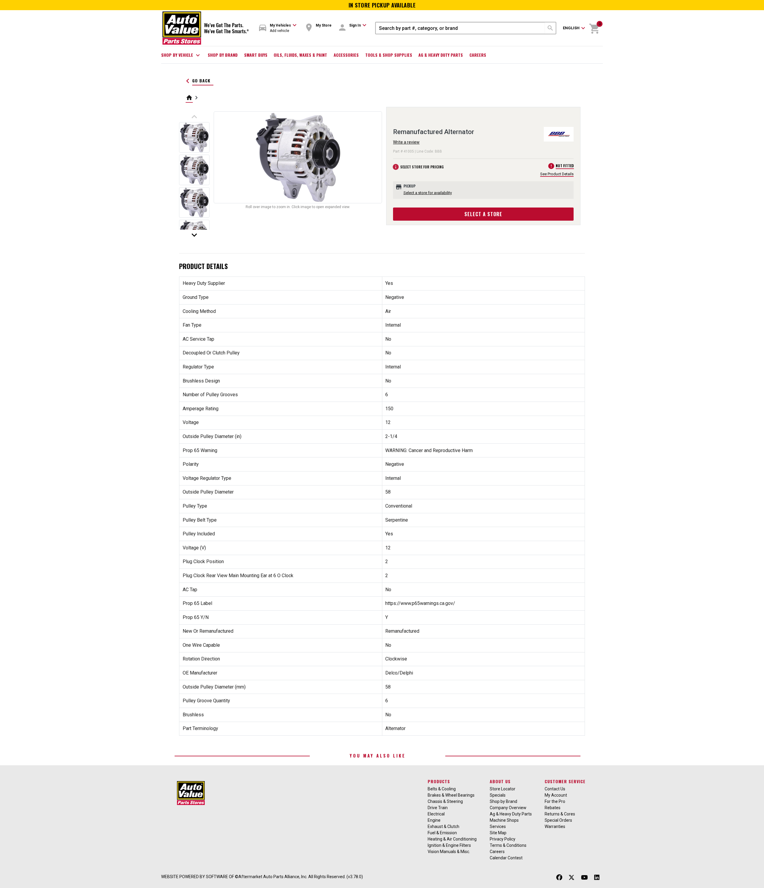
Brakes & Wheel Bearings (451, 795)
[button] (278, 28)
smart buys (255, 55)
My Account (556, 795)
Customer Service (565, 781)
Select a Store (483, 214)
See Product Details (557, 174)
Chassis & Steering (445, 801)
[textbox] (460, 28)
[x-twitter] (571, 877)
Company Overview (508, 807)
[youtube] (584, 877)
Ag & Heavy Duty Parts (440, 55)
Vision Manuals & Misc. (449, 851)
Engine (434, 820)
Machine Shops (504, 820)
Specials (498, 795)
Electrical (436, 814)
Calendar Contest (506, 857)
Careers (477, 55)
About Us (500, 781)
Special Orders (558, 820)
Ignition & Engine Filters (449, 845)
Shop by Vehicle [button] (181, 55)
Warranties (555, 826)
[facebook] (559, 877)
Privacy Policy (502, 839)
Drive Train (438, 807)
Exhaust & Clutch (443, 826)
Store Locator (502, 788)
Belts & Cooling (442, 788)
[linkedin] (597, 877)
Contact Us (555, 788)
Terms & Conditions (508, 845)
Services (498, 826)
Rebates (552, 807)
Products (439, 781)
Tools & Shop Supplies (388, 55)
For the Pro (555, 801)
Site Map (498, 832)
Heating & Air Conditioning (452, 839)
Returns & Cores (560, 814)
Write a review (406, 142)
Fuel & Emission (442, 832)
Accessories (346, 55)
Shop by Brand (223, 55)
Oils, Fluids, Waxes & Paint (300, 55)
